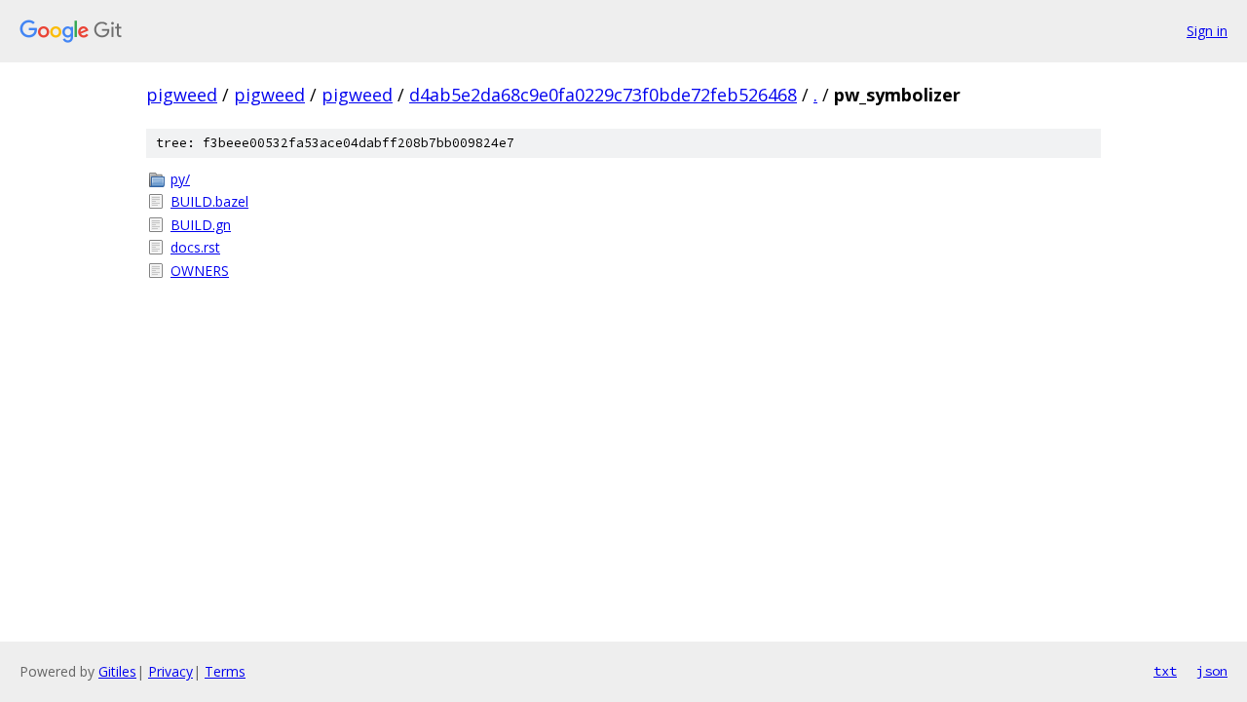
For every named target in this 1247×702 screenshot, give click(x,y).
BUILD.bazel (209, 201)
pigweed (181, 94)
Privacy (170, 671)
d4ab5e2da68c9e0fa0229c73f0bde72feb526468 (603, 94)
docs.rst (195, 247)
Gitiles (117, 671)
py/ (180, 179)
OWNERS (199, 270)
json (1212, 671)
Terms (225, 671)
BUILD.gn (200, 224)
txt (1165, 671)
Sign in (1207, 30)
